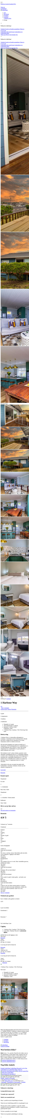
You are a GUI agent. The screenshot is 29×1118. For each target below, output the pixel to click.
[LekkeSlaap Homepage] (4, 10)
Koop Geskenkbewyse (17, 32)
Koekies (23, 1082)
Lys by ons (3, 30)
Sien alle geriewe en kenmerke (8, 810)
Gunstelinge (3, 8)
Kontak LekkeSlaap (5, 1068)
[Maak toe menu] (1, 36)
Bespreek (3, 772)
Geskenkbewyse (5, 1069)
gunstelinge (17, 29)
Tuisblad (3, 29)
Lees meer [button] (3, 770)
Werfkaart (2, 1078)
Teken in (22, 29)
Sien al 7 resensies (5, 892)
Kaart (5, 709)
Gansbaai (6, 17)
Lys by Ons (24, 1068)
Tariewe (9, 709)
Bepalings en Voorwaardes (10, 1078)
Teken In (20, 1069)
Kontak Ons (15, 34)
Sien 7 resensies (5, 708)
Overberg (6, 15)
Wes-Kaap (6, 14)
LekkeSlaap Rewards (6, 32)
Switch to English (9, 29)
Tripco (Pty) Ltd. (7, 1079)
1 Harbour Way (7, 18)
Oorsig (2, 709)
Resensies (14, 709)
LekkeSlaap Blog (5, 33)
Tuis (5, 12)
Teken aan (3, 34)
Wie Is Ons (9, 34)
